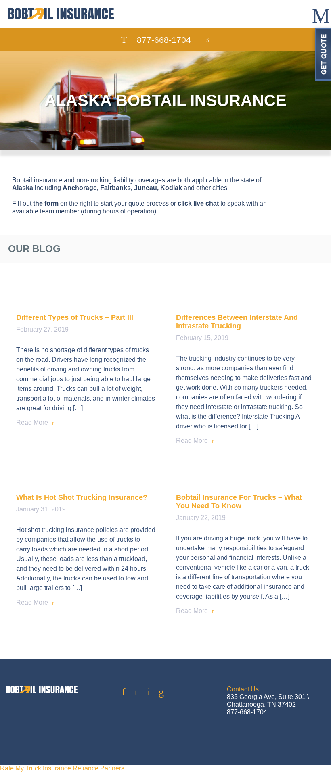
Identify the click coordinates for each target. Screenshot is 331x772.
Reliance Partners (98, 768)
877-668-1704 (164, 39)
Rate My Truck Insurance (35, 768)
